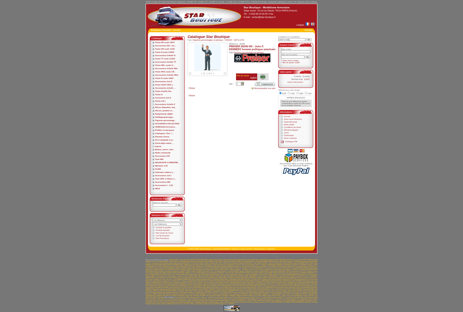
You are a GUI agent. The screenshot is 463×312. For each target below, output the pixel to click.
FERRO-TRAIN (218, 269)
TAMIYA (254, 292)
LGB (223, 278)
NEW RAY (157, 284)
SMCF (191, 291)
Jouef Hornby (171, 276)
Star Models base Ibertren (263, 291)
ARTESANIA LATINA (265, 261)
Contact (308, 30)
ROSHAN (205, 289)
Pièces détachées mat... (166, 107)
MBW (242, 279)
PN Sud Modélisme (152, 286)
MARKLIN (217, 279)
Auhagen (211, 263)
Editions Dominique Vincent (204, 268)
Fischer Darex (260, 269)
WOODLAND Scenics (301, 295)
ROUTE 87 (243, 289)
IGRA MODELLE (206, 274)
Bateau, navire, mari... (165, 149)
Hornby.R (163, 274)
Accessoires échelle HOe (166, 68)
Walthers (219, 295)
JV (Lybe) (185, 276)
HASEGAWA (201, 273)
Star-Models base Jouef (299, 291)
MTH (273, 282)
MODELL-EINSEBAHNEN (232, 282)
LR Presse (149, 279)
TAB (250, 292)
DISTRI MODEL (288, 266)
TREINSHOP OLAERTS (261, 294)
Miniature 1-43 (161, 166)
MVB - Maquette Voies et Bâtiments (294, 282)
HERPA (247, 273)
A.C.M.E (198, 260)
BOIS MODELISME (160, 265)
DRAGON (171, 268)
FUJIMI (199, 271)
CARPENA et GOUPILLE (291, 265)
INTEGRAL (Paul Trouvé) (220, 274)
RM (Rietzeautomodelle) (164, 289)
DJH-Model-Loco (312, 266)
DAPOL (216, 266)
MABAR (179, 279)
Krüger (281, 276)
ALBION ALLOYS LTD (152, 261)
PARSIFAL (264, 284)
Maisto (198, 279)
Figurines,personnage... (165, 120)
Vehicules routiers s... (165, 172)
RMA (174, 289)
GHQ (276, 271)
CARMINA (279, 265)
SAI (277, 289)
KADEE (191, 276)
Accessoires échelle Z (165, 104)
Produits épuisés (163, 230)
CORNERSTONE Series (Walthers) (191, 266)
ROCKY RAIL (180, 289)
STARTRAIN (208, 292)
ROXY (250, 289)
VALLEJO (165, 295)
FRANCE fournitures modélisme (169, 271)
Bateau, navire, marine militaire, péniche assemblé (230, 302)
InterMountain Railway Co (237, 274)
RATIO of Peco (257, 287)
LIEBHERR (252, 278)
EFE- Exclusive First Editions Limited (241, 268)
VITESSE (196, 295)
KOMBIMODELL (273, 276)
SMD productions (199, 291)
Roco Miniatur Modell (195, 289)
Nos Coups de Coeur (164, 233)
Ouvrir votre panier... (295, 82)
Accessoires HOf (162, 182)
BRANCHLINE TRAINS (181, 265)
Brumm (224, 265)
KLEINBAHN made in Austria (258, 276)
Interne (158, 146)
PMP (312, 284)
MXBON (308, 282)
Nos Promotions (162, 238)
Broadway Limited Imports (213, 265)
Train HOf (159, 159)
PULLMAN (157, 287)
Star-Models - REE (285, 291)
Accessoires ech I (163, 176)
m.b (173, 279)
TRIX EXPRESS (296, 294)
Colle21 (315, 265)
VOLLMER (212, 295)
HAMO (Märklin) (167, 273)
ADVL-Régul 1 (209, 260)
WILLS (270, 295)
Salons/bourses (290, 122)
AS (287, 261)
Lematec (185, 278)
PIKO (291, 284)
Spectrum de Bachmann (246, 291)
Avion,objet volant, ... (164, 143)
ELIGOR (283, 268)
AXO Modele (233, 263)
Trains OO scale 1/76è (165, 49)
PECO (270, 284)
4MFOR (193, 260)
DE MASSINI (223, 266)
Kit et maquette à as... (164, 140)
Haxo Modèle (209, 273)
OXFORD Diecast (240, 284)
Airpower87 (297, 260)
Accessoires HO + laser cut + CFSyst (201, 297)
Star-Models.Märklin (186, 292)
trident (284, 294)
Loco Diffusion (305, 278)
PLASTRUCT (306, 284)
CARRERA (302, 265)
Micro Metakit (172, 281)
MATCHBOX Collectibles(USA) (230, 279)
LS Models (156, 279)
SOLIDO (225, 291)
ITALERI (275, 274)
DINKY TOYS (266, 266)
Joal (157, 276)
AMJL (176, 261)
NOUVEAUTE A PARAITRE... (167, 163)
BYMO (238, 265)
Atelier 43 (291, 261)
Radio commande (163, 153)
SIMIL (187, 291)
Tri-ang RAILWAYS (275, 294)
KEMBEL (212, 276)
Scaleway (271, 249)
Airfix (292, 260)
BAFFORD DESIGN (281, 263)
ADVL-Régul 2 (218, 260)
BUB (228, 265)
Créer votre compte (291, 60)
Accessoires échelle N (165, 55)
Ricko (294, 287)
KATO (196, 276)
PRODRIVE (252, 286)
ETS (164, 269)
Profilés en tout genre (164, 130)
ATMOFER (185, 263)
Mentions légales (291, 130)
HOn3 (157, 189)
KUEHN (286, 276)
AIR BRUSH (286, 260)
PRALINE (183, 286)
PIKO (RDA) (297, 284)
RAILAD (226, 287)
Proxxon (151, 287)
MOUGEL (259, 282)
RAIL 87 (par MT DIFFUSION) (192, 287)
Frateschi (193, 271)
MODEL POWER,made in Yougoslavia (169, 282)
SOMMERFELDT (233, 291)
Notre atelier (289, 125)
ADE (203, 260)
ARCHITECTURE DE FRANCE (226, 261)
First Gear (252, 269)
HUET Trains (171, 274)
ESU (161, 269)
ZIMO (154, 297)
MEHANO (271, 279)
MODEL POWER (151, 282)
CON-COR (157, 266)
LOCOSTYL (313, 278)
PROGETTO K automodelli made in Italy (269, 286)
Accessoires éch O (163, 81)
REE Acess (284, 287)
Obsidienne (213, 284)
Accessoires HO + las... (165, 46)
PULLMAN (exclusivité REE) (171, 287)
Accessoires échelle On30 (238, 299)
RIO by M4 (300, 287)
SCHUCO (288, 289)
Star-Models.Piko (198, 292)
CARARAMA (271, 265)
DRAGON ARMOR (181, 268)
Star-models (275, 291)
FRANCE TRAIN (184, 271)
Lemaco (179, 278)
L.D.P (307, 276)
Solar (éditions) (217, 291)
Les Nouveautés (162, 236)
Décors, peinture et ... (164, 111)
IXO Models (282, 274)
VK (207, 295)
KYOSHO (292, 276)
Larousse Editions (159, 278)
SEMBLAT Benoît (301, 289)
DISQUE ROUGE (276, 266)
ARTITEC (276, 261)
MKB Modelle (287, 281)
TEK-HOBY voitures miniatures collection (270, 292)
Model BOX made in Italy (309, 281)
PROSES (285, 286)
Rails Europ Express (236, 287)
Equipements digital (164, 114)
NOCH (163, 284)
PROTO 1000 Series (294, 286)
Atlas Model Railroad (175, 263)
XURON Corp (313, 295)
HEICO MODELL (219, 273)
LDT (167, 278)
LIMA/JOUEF (293, 278)
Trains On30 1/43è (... (164, 85)
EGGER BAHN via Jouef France (264, 268)
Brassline (192, 265)
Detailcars (259, 266)
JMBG (153, 276)
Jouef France (163, 276)
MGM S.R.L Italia (151, 281)
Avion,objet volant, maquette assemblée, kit (196, 302)
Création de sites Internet (241, 249)
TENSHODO (287, 292)
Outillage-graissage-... (165, 117)
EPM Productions (291, 268)
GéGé (262, 271)
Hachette (155, 273)
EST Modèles (154, 269)
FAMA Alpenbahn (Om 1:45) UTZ (202, 269)
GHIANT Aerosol (269, 271)
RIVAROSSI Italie (151, 289)
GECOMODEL (234, 271)
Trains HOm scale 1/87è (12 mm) (159, 299)
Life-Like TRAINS (261, 278)
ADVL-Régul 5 (246, 260)
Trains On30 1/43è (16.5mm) (221, 299)
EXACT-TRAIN (180, 269)
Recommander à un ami (264, 88)
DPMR (165, 268)
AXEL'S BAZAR (223, 263)
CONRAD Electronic (168, 266)
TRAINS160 (244, 294)
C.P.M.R (257, 265)
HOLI (279, 273)
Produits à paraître (163, 227)
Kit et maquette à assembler (174, 302)
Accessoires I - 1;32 (164, 185)
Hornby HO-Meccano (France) (290, 273)
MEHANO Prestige (281, 279)
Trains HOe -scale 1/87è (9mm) (295, 297)
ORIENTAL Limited (223, 284)
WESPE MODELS (242, 295)
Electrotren (277, 268)
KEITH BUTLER (203, 276)
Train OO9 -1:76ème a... (165, 179)
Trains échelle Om (163, 91)
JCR (306, 274)
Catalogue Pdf (291, 142)
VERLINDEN (181, 295)
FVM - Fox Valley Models (218, 271)
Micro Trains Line (182, 281)
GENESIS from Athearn (252, 271)
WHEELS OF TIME (255, 295)
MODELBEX (219, 282)
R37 (181, 287)
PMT (315, 284)
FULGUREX (205, 271)
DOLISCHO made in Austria (154, 268)
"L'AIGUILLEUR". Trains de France (179, 260)
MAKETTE (210, 279)
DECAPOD (251, 266)
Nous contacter (290, 138)
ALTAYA (162, 261)
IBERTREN (185, 274)
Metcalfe (296, 279)
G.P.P (228, 271)
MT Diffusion (267, 282)
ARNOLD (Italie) (254, 261)
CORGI (177, 266)
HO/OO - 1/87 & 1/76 (234, 40)
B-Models (240, 263)
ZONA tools (160, 297)
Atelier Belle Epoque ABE (302, 261)
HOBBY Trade (262, 273)
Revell (290, 287)
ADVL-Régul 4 (237, 260)
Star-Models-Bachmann (172, 292)
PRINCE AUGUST (233, 286)
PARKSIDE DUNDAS (253, 284)
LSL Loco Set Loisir (166, 279)
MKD (294, 281)
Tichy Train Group (301, 292)
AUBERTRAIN (203, 263)
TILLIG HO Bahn (312, 292)
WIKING (264, 295)
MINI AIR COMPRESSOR (227, 281)
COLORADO (150, 266)
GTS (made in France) (310, 271)
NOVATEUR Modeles (185, 284)
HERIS (237, 273)
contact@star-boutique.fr (264, 17)
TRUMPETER (312, 294)
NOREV (168, 284)
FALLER (188, 269)
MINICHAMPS (250, 281)
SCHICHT (281, 289)
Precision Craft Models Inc (194, 286)
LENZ (190, 278)
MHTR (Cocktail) (162, 281)
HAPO (175, 273)
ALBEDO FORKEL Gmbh (309, 260)
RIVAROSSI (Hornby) (310, 287)
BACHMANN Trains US (266, 263)
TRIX (288, 294)
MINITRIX (273, 281)
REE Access (277, 287)
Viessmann (189, 295)
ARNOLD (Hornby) (242, 261)
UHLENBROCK (151, 295)
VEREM (173, 295)
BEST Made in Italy (311, 263)
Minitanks (258, 281)
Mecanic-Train (249, 279)
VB (170, 295)
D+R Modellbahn (208, 266)
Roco (186, 289)
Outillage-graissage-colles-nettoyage (203, 300)
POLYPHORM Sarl (173, 286)
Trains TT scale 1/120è (165, 59)
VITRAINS (202, 295)
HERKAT (242, 273)
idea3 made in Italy (195, 274)
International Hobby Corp (253, 274)
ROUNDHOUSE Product (232, 289)
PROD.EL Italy (244, 286)
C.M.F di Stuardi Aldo (247, 265)
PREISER (224, 286)
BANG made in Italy (294, 263)
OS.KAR (232, 284)
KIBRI (231, 276)
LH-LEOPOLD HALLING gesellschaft (237, 278)
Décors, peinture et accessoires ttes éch (166, 300)
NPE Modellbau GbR (199, 284)
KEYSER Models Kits (222, 276)
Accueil (287, 116)
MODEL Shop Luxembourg (206, 282)
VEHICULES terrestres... (166, 127)
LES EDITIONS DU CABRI (213, 278)
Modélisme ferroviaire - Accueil (165, 30)
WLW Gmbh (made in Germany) (282, 295)
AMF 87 (171, 261)
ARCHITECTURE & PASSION (205, 261)
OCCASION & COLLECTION (167, 124)
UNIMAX (159, 295)
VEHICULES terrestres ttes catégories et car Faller (273, 300)
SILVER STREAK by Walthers (175, 291)
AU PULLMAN (194, 263)
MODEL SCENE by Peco (189, 282)
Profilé (158, 169)
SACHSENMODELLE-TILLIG (266, 289)
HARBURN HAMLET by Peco (187, 273)
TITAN (160, 294)
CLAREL (309, 265)
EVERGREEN (170, 269)
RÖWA (254, 289)
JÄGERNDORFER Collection (295, 274)
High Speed (254, 273)
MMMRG (299, 281)
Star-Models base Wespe (157, 292)
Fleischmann (269, 269)
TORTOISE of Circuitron (186, 294)
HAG (160, 273)
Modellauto (243, 282)
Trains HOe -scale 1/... (165, 65)
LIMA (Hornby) (277, 278)
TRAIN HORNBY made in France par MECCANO (211, 294)
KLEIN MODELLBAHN (241, 276)
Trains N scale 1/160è (164, 52)
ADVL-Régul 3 (228, 260)
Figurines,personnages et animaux (208, 40)
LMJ (299, 278)
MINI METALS (240, 281)
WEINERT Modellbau (229, 295)
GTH (301, 271)
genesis (242, 271)
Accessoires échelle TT (165, 62)
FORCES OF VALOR (299, 269)
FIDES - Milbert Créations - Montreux (236, 269)
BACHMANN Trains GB (251, 263)
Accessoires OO (162, 156)
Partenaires (289, 135)
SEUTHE (159, 291)
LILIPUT (269, 278)
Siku (164, 291)
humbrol (178, 274)
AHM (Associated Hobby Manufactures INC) (265, 260)
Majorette (203, 279)
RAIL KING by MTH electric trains (213, 287)
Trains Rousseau (234, 294)
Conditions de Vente (292, 127)
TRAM (250, 294)
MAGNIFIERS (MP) (189, 279)
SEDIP (294, 289)
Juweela (179, 276)
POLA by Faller (162, 286)
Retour (192, 88)
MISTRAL (280, 281)
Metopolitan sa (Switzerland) (308, 279)
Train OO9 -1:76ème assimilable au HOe (194, 304)
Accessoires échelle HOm (166, 75)
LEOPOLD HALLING (198, 278)
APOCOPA (182, 261)
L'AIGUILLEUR (300, 276)
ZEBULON (149, 297)
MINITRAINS (266, 281)
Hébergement (260, 249)
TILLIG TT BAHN (151, 294)
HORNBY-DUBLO (154, 274)
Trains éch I (160, 101)
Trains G (159, 94)
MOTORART (252, 282)
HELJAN (231, 273)
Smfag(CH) (208, 291)
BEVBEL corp (150, 265)
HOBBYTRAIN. (272, 273)
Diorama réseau (162, 137)
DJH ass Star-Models (299, 266)
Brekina (202, 265)
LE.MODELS (173, 278)
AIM (280, 260)
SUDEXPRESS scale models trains (234, 292)
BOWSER (170, 265)
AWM (216, 263)
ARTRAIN (282, 261)
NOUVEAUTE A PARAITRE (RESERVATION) (289, 302)
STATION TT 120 (218, 292)
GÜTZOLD (149, 273)
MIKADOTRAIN (214, 281)
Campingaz (263, 265)
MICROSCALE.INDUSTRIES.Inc (198, 281)
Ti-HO (293, 292)
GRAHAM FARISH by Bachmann (289, 271)
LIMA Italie (285, 278)
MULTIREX (279, 282)
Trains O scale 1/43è (164, 78)
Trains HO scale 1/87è (165, 42)
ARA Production (191, 261)
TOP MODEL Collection (170, 294)
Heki (226, 273)
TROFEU (305, 294)
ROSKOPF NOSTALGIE (216, 289)
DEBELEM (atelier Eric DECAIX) (237, 266)
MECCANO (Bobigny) (261, 279)
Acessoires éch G (163, 98)
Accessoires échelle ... (165, 88)
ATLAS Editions (163, 263)
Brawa (197, 265)
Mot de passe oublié (291, 62)
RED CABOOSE (267, 287)
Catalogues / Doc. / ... (164, 133)
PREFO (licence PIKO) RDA (211, 286)
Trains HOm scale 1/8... (165, 72)
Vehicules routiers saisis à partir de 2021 (158, 304)
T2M (247, 292)
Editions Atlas (191, 268)
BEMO (303, 263)
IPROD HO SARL (267, 274)
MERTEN (290, 279)
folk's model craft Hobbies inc (283, 269)
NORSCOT (175, 284)
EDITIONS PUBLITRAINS (221, 268)
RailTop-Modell (247, 287)
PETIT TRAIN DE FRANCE (281, 284)
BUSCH (232, 265)
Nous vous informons (293, 119)
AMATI (167, 261)
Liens (286, 133)
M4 (176, 279)
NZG (207, 284)
